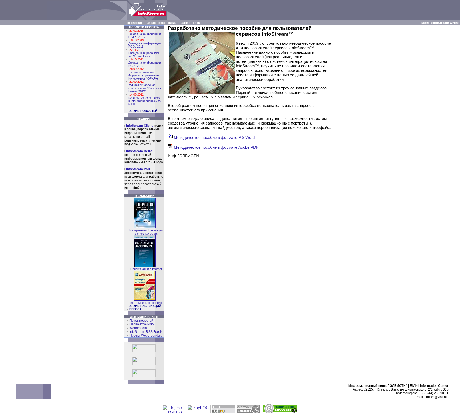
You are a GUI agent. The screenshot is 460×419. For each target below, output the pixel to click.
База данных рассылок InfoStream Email (143, 54)
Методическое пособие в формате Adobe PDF (215, 147)
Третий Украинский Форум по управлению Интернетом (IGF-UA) (143, 75)
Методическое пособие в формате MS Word (214, 137)
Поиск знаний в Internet (146, 269)
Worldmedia (137, 328)
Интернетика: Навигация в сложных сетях (146, 232)
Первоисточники (141, 324)
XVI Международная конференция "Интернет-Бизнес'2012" (145, 88)
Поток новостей (140, 320)
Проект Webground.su (145, 335)
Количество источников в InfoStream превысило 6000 (144, 101)
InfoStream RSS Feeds (145, 332)
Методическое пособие (146, 302)
